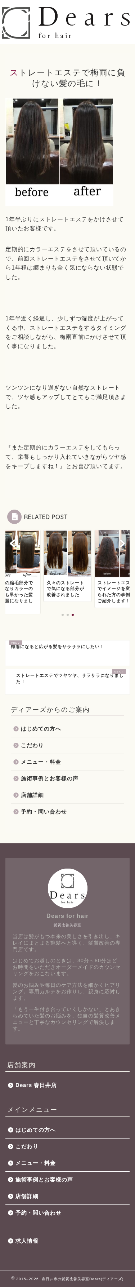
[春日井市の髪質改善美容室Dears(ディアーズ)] (67, 37)
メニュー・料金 (41, 762)
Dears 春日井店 (36, 1085)
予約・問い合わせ (44, 811)
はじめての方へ (41, 728)
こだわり (32, 745)
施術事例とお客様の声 (49, 778)
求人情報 (27, 1241)
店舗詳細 (32, 795)
